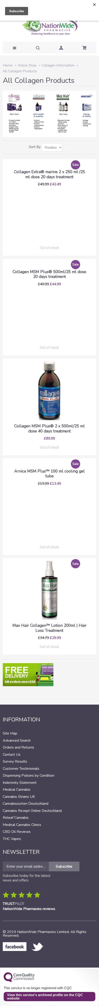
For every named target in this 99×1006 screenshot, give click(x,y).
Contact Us (11, 754)
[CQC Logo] (19, 981)
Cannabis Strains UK (19, 796)
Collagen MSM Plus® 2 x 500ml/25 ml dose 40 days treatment (49, 428)
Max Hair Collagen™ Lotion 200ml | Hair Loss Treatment (49, 628)
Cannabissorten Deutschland (25, 803)
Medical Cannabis (16, 789)
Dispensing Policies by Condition (28, 775)
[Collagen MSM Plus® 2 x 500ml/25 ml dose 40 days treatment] (49, 390)
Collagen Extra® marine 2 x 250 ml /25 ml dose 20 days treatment (49, 174)
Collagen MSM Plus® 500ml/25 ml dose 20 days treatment (49, 274)
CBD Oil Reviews (17, 831)
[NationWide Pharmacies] (49, 26)
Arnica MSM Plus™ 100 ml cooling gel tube (49, 473)
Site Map (10, 733)
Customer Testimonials (21, 768)
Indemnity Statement (20, 782)
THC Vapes (12, 838)
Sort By (35, 147)
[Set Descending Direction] (66, 147)
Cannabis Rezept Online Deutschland (32, 810)
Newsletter (21, 852)
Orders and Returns (18, 747)
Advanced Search (17, 740)
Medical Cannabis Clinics (22, 824)
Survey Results (15, 761)
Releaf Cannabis (16, 817)
